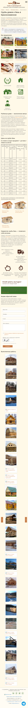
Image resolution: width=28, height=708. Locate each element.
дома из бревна (18, 117)
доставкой (8, 19)
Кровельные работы (20, 73)
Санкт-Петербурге (14, 7)
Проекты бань (7, 47)
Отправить (7, 346)
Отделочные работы (7, 73)
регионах (22, 7)
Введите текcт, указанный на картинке (11, 337)
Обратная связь (5, 292)
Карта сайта (12, 696)
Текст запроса (6, 323)
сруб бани (8, 236)
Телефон (5, 314)
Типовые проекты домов (20, 47)
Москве (6, 7)
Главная (8, 696)
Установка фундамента (21, 59)
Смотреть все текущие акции (9, 283)
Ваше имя (5, 309)
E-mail (4, 318)
